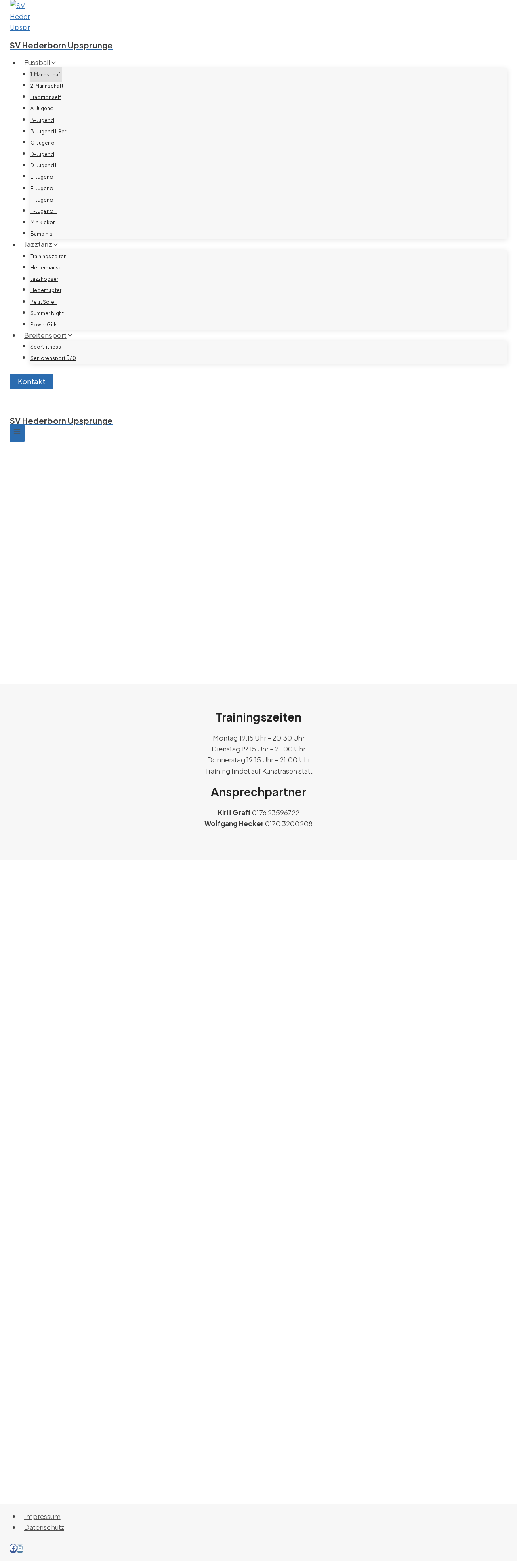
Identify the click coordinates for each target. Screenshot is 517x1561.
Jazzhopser (44, 279)
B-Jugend (42, 120)
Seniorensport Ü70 (53, 358)
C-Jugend (42, 143)
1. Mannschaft (46, 75)
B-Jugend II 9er (48, 131)
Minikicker (42, 222)
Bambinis (41, 234)
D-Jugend (42, 154)
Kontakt (31, 381)
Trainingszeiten (48, 256)
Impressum (42, 1516)
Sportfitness (45, 347)
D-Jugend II (43, 165)
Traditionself (45, 97)
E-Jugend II (43, 188)
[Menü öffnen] (17, 433)
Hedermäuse (46, 268)
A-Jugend (42, 108)
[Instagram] (20, 1548)
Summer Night (47, 313)
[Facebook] (13, 1548)
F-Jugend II (43, 211)
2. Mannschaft (46, 86)
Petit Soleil (43, 302)
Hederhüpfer (45, 290)
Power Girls (44, 325)
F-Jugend (41, 200)
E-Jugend (41, 177)
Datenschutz (44, 1527)
